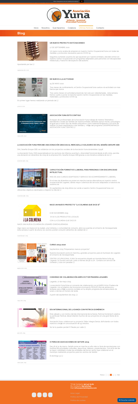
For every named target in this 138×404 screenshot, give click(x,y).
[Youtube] (45, 395)
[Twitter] (39, 395)
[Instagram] (50, 395)
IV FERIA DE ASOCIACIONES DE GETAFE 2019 (69, 342)
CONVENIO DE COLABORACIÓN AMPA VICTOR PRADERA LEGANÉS (79, 277)
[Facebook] (34, 395)
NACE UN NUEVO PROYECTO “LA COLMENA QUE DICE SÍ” (75, 205)
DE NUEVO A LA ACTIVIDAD (62, 79)
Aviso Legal (75, 393)
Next (118, 375)
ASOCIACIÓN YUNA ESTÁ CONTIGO (65, 115)
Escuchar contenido (127, 400)
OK (82, 1)
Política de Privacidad (79, 397)
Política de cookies (78, 400)
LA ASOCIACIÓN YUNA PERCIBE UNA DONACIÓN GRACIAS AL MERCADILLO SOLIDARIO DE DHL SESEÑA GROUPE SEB (68, 145)
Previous (102, 375)
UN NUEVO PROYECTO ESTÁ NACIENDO (67, 43)
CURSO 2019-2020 (58, 245)
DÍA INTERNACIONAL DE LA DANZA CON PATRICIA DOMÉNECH (77, 309)
